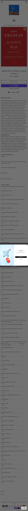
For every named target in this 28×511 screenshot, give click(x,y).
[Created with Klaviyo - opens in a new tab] (14, 266)
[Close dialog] (27, 245)
